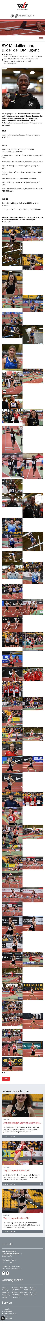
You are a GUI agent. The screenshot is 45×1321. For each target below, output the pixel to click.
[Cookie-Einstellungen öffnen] (3, 1318)
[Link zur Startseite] (22, 6)
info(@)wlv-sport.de (14, 1269)
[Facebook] (3, 1273)
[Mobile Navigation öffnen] (41, 39)
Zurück (5, 1079)
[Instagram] (7, 1273)
